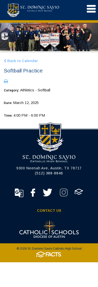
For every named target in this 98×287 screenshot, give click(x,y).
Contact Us (49, 210)
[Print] (6, 82)
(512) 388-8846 (49, 173)
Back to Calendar (22, 61)
